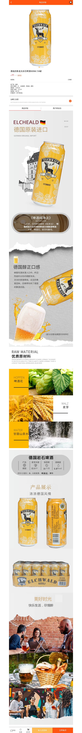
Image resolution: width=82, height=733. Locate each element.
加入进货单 (42, 730)
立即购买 (62, 730)
